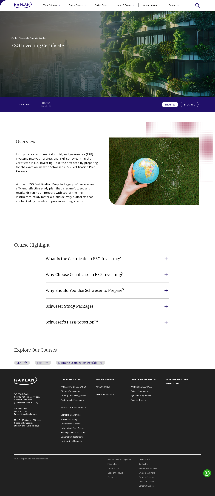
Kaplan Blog (144, 464)
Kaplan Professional (141, 386)
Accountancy (103, 386)
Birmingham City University (73, 432)
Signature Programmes (141, 395)
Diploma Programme (70, 391)
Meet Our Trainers (147, 481)
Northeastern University (71, 441)
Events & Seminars (147, 473)
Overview (25, 104)
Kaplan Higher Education (74, 386)
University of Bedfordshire (73, 437)
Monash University (69, 419)
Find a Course (76, 5)
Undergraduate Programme (73, 395)
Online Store (101, 5)
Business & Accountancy (73, 407)
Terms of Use (113, 468)
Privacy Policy (113, 464)
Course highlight (46, 105)
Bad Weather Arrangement (119, 459)
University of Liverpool (71, 423)
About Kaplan (150, 5)
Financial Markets (105, 394)
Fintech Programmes (140, 391)
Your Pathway (50, 5)
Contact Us (174, 5)
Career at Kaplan (146, 486)
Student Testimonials (148, 468)
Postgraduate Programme (72, 400)
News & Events (124, 5)
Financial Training (138, 400)
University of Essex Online (72, 428)
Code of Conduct (115, 473)
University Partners (70, 415)
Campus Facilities (146, 477)
